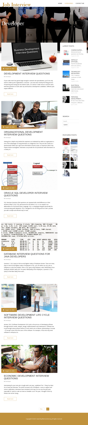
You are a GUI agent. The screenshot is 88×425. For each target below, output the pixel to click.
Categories (69, 3)
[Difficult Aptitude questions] (74, 141)
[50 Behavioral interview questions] (66, 157)
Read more (10, 94)
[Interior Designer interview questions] (74, 157)
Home (60, 3)
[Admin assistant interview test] (74, 149)
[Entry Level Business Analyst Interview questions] (66, 141)
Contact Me (80, 3)
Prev (41, 409)
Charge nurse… (77, 50)
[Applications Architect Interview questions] (66, 149)
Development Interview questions (27, 73)
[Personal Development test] (66, 165)
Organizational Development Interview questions (23, 133)
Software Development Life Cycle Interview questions (27, 316)
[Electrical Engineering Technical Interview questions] (74, 165)
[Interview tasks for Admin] (66, 173)
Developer (8, 76)
